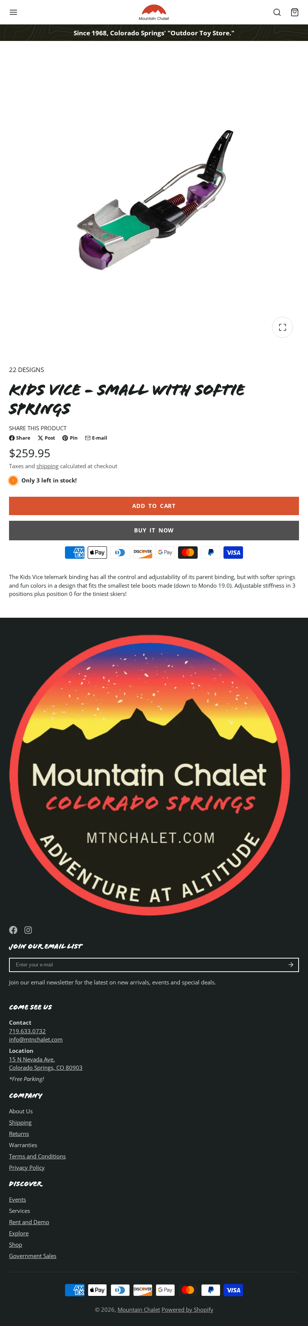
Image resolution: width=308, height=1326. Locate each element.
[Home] (154, 12)
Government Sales (32, 1255)
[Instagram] (28, 930)
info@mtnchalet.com (36, 1039)
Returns (19, 1133)
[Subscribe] (291, 965)
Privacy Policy (27, 1167)
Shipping (20, 1122)
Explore (19, 1233)
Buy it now (154, 530)
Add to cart (154, 506)
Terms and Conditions (37, 1156)
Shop (15, 1244)
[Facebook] (13, 930)
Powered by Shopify (187, 1309)
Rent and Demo (29, 1222)
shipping (47, 466)
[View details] (154, 772)
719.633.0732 (27, 1031)
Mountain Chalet (139, 1309)
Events (17, 1199)
